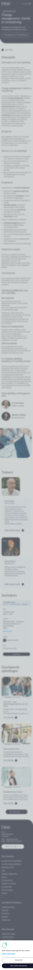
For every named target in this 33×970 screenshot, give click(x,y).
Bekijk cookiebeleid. (8, 954)
